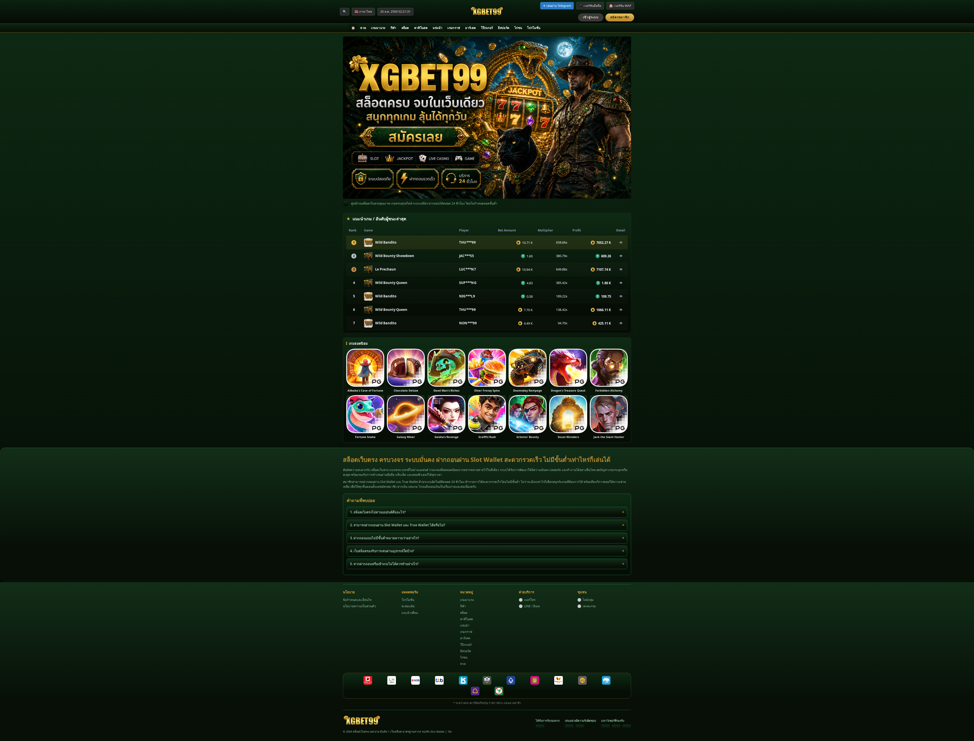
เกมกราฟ (453, 28)
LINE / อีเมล (532, 606)
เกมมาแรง (378, 28)
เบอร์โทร (529, 600)
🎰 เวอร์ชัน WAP (620, 6)
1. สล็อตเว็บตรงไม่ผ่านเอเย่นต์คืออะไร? (378, 512)
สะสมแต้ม (408, 606)
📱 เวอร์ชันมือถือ (590, 6)
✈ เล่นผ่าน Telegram (557, 6)
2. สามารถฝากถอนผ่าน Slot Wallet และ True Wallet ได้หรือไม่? (397, 525)
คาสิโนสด (421, 28)
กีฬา (393, 28)
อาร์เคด (470, 28)
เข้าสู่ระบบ (591, 17)
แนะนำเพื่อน (410, 613)
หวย (363, 28)
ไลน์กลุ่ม (588, 600)
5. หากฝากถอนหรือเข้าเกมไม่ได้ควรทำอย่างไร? (384, 564)
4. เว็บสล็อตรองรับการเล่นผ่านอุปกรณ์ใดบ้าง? (382, 551)
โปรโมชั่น (533, 28)
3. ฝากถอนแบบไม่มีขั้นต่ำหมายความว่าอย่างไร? (384, 538)
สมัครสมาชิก (619, 17)
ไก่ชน (518, 28)
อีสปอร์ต (503, 28)
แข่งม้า (438, 28)
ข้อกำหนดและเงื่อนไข (357, 600)
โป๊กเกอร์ (487, 28)
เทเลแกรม (589, 606)
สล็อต (405, 28)
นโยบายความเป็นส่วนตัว (359, 606)
